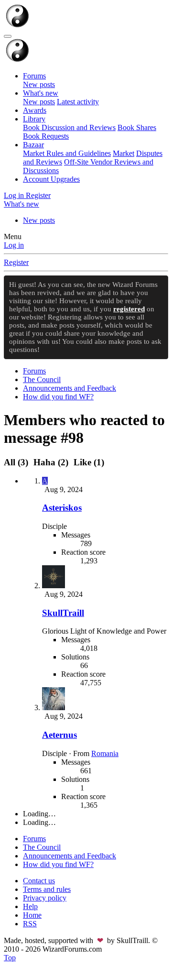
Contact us (39, 881)
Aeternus (59, 735)
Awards (34, 110)
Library (34, 119)
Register (16, 262)
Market (123, 153)
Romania (104, 753)
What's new (40, 93)
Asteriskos (62, 508)
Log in (14, 245)
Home (32, 915)
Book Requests (46, 136)
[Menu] (7, 36)
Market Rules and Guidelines (67, 153)
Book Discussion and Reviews (69, 127)
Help (30, 906)
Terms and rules (47, 889)
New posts (39, 84)
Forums (34, 76)
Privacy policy (44, 898)
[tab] (51, 462)
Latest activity (78, 102)
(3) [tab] (17, 462)
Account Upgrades (51, 179)
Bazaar (33, 145)
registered (129, 309)
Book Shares (137, 127)
